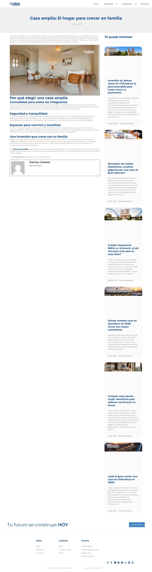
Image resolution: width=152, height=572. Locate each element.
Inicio (96, 4)
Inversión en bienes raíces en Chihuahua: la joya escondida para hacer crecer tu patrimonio (122, 86)
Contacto (145, 4)
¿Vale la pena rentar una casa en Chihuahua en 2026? (122, 479)
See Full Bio (35, 166)
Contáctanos (18, 157)
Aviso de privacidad (93, 568)
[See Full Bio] (42, 166)
